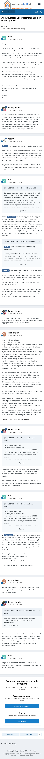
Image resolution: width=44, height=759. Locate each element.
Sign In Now (22, 721)
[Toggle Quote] (5, 188)
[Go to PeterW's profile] (4, 140)
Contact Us (24, 751)
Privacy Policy (12, 751)
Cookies (33, 751)
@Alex (5, 146)
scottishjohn (13, 333)
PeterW (11, 139)
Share (11, 734)
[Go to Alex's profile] (4, 38)
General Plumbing (18, 28)
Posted (15, 39)
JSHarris (28, 188)
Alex (5, 26)
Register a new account (22, 706)
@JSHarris (11, 217)
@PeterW (6, 270)
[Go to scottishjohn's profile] (4, 334)
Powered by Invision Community (22, 756)
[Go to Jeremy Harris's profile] (4, 109)
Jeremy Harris (14, 107)
